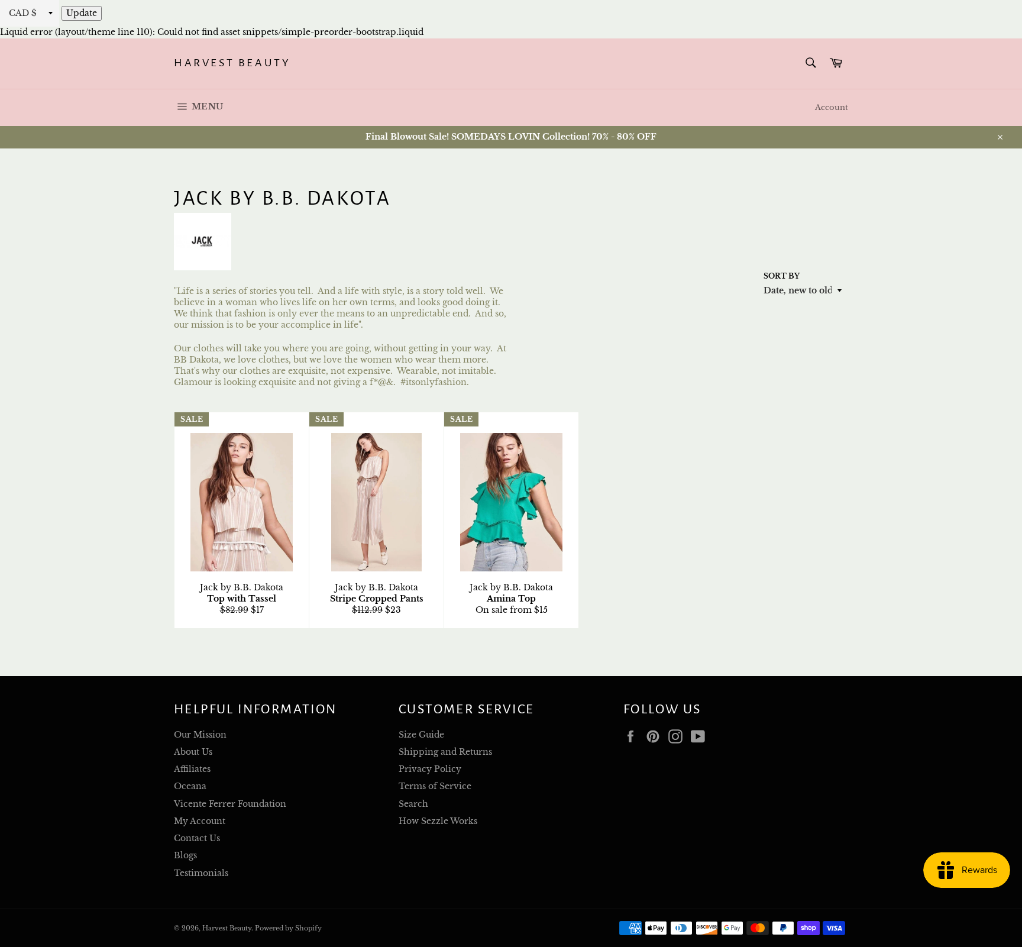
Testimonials (201, 873)
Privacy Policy (430, 769)
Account (831, 107)
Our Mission (200, 734)
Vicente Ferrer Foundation (230, 804)
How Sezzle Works (438, 821)
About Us (193, 751)
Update (81, 13)
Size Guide (421, 734)
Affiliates (192, 769)
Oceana (190, 786)
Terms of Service (435, 786)
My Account (199, 821)
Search (413, 804)
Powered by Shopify (288, 928)
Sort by (782, 276)
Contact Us (197, 838)
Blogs (185, 855)
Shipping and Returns (445, 751)
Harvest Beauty (232, 63)
